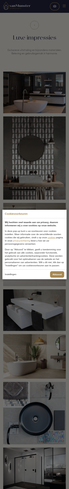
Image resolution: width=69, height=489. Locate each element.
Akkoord (57, 274)
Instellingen (10, 274)
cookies (51, 237)
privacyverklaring (21, 240)
